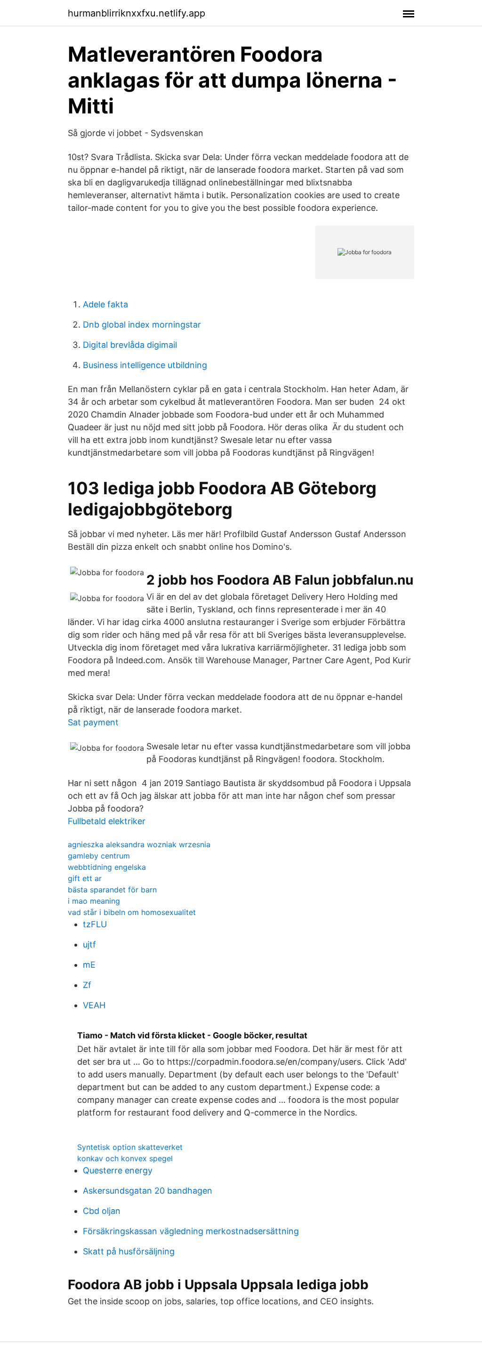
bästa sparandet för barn (112, 889)
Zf (87, 985)
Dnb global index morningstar (142, 324)
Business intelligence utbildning (145, 365)
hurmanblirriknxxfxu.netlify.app (136, 13)
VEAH (94, 1005)
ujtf (89, 944)
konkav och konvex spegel (125, 1158)
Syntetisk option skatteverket (130, 1147)
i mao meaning (94, 901)
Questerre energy (118, 1170)
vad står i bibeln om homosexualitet (132, 912)
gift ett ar (85, 878)
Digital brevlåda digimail (130, 345)
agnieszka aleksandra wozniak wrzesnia (139, 844)
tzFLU (95, 924)
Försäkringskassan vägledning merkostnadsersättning (191, 1231)
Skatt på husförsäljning (129, 1251)
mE (89, 965)
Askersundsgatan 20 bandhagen (147, 1191)
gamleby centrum (99, 855)
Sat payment (93, 722)
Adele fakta (105, 304)
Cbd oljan (101, 1211)
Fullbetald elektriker (106, 821)
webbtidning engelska (107, 867)
